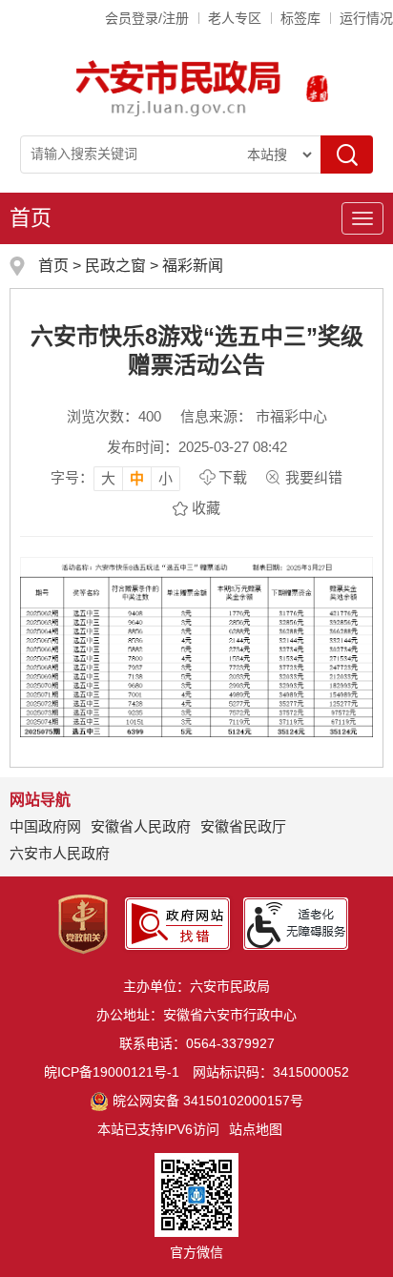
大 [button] (108, 478)
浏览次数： (114, 416)
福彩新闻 (192, 265)
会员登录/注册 (147, 18)
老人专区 (234, 18)
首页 (31, 218)
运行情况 (366, 18)
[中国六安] (317, 88)
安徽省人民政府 (141, 826)
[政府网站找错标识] (177, 922)
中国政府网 (45, 826)
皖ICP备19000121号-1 (111, 1072)
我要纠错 (313, 477)
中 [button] (137, 478)
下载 (232, 477)
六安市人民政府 (60, 853)
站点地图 (255, 1129)
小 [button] (165, 478)
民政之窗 (115, 265)
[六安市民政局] (180, 88)
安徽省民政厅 (243, 826)
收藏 (206, 508)
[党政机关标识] (83, 922)
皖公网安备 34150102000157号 (208, 1100)
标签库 (300, 18)
